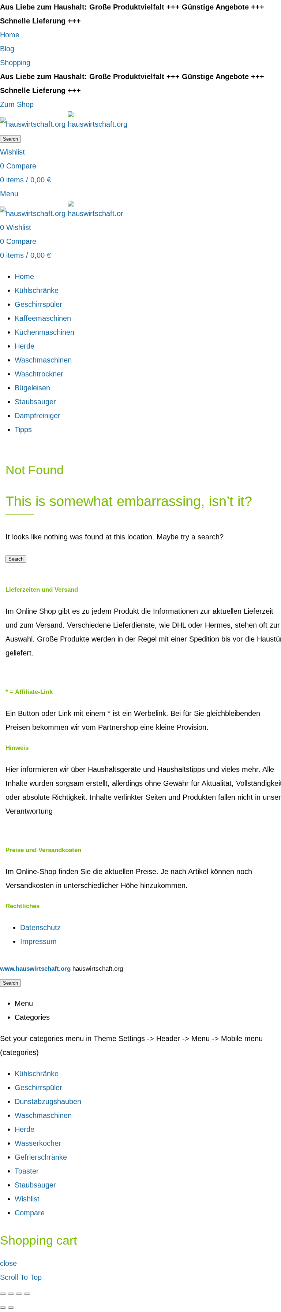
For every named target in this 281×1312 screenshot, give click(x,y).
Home (9, 35)
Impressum (38, 941)
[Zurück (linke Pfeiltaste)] (3, 1308)
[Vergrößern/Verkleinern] (27, 1294)
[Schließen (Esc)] (3, 1294)
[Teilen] (11, 1294)
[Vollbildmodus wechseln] (19, 1294)
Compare (30, 1213)
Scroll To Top (21, 1277)
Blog (7, 49)
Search (10, 139)
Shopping (15, 63)
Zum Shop (17, 104)
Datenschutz (40, 927)
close (8, 1263)
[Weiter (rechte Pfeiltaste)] (11, 1308)
